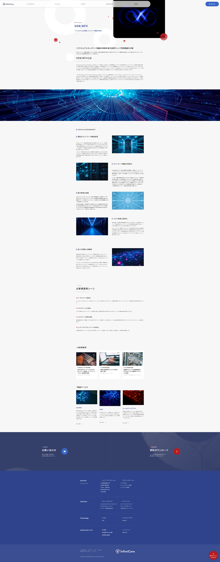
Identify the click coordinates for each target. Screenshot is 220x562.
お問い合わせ (212, 4)
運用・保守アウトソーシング (126, 508)
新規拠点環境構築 (105, 485)
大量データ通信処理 (105, 487)
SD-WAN (104, 518)
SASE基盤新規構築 (128, 367)
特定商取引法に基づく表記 (85, 551)
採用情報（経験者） (106, 535)
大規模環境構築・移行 (105, 483)
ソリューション (57, 4)
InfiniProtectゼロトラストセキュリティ (109, 504)
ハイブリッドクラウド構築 (126, 485)
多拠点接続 (103, 491)
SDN (107, 373)
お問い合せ (124, 532)
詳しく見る (78, 423)
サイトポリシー (94, 551)
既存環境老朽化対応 (105, 489)
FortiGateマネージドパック (107, 506)
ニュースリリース (126, 530)
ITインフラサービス (30, 4)
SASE (103, 520)
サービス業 (110, 373)
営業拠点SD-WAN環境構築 (84, 367)
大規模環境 (103, 373)
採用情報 (136, 4)
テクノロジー (83, 4)
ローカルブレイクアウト (127, 518)
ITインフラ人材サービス (126, 506)
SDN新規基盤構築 (105, 367)
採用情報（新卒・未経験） (107, 532)
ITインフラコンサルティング (126, 504)
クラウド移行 (124, 483)
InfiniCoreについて (109, 4)
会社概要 (104, 530)
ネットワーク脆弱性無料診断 (107, 508)
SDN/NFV (124, 520)
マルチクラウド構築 (125, 487)
